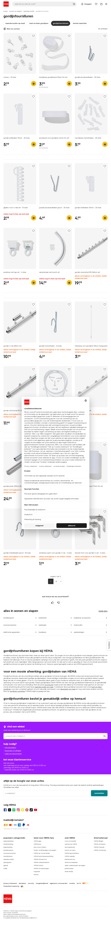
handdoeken (8, 856)
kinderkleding (8, 844)
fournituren (49, 685)
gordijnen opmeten (17, 691)
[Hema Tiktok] (31, 809)
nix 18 (79, 883)
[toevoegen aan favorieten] (33, 36)
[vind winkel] (104, 736)
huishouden (78, 625)
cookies (72, 883)
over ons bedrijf (70, 841)
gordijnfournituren (60, 23)
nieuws (36, 874)
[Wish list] (96, 4)
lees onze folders (40, 847)
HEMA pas (37, 844)
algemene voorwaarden (58, 883)
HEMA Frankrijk (99, 847)
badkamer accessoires (82, 618)
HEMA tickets (38, 865)
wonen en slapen (15, 11)
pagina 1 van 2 (55, 576)
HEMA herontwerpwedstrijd (43, 856)
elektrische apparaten (11, 632)
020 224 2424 (8, 763)
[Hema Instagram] (18, 809)
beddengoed (8, 618)
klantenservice (70, 859)
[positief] (52, 602)
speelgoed (7, 862)
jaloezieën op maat (68, 689)
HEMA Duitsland (99, 844)
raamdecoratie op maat (15, 23)
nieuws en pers (70, 850)
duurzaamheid (70, 847)
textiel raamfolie (80, 23)
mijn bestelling (10, 748)
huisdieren (42, 632)
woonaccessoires (9, 625)
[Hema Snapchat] (22, 809)
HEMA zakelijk (70, 856)
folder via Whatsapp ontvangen (45, 850)
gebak (5, 865)
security (31, 883)
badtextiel (42, 618)
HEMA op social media (42, 853)
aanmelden (99, 793)
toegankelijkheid (42, 883)
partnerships (69, 868)
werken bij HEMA (71, 844)
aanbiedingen (79, 632)
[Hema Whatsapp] (13, 809)
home (5, 11)
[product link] (19, 53)
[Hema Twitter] (9, 809)
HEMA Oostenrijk (100, 850)
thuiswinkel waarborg (11, 886)
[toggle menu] (106, 4)
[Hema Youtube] (35, 809)
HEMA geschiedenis (72, 853)
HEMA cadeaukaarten (41, 862)
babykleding (7, 847)
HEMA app (37, 841)
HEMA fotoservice (40, 859)
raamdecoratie (28, 11)
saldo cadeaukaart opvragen (75, 865)
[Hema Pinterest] (26, 809)
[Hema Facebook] (5, 809)
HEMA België (98, 841)
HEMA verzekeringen (41, 868)
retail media (69, 871)
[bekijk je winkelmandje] (101, 4)
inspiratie (37, 871)
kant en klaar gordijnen (38, 23)
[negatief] (58, 602)
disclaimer (22, 883)
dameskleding (8, 841)
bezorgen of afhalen (13, 751)
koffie (5, 868)
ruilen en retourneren (13, 754)
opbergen (42, 625)
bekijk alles (103, 611)
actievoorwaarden (71, 862)
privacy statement (10, 883)
